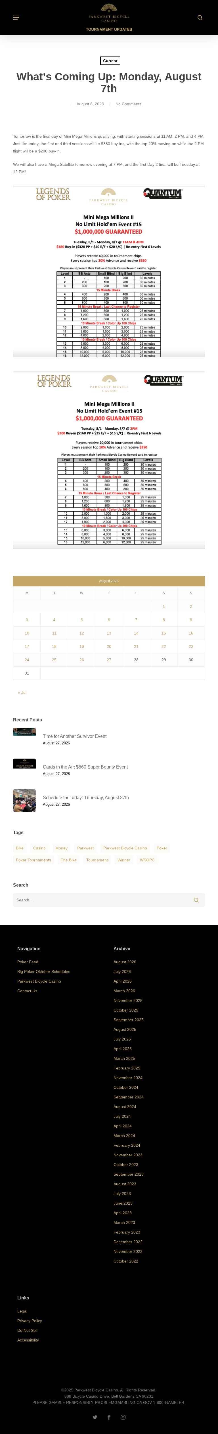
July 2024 (122, 1116)
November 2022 (128, 1251)
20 (109, 646)
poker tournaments (33, 860)
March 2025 (124, 1058)
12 (81, 633)
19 (81, 646)
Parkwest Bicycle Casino (125, 848)
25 (54, 660)
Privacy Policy (29, 1320)
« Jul (22, 692)
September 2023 (129, 1174)
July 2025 (122, 1039)
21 (136, 646)
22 (164, 646)
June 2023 (123, 1203)
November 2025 (128, 1000)
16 (191, 633)
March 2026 (124, 991)
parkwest (85, 848)
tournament (97, 860)
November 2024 (128, 1077)
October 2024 (126, 1087)
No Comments (128, 104)
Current (110, 60)
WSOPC (147, 860)
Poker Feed (27, 962)
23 (191, 646)
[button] (16, 17)
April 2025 (123, 1048)
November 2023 (128, 1155)
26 (81, 660)
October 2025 (126, 1010)
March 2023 (124, 1222)
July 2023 (122, 1193)
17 (27, 646)
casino (39, 848)
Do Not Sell (27, 1330)
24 (27, 660)
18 (54, 646)
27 (109, 660)
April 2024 (123, 1126)
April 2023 (123, 1213)
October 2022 (126, 1261)
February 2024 (127, 1145)
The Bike (69, 860)
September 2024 (129, 1097)
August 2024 (125, 1106)
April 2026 (123, 981)
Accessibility (28, 1340)
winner (124, 860)
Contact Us (27, 991)
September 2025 (129, 1020)
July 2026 (122, 971)
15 (164, 633)
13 (109, 633)
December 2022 (128, 1242)
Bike (20, 848)
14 (136, 633)
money (61, 848)
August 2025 (125, 1029)
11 (54, 633)
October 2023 (126, 1164)
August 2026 (125, 962)
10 (27, 633)
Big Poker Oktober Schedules (43, 971)
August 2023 (125, 1184)
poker (162, 848)
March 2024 (124, 1135)
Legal (22, 1311)
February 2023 (127, 1232)
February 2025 (127, 1068)
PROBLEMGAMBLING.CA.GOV (123, 1402)
